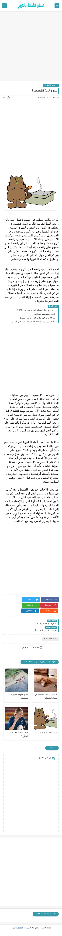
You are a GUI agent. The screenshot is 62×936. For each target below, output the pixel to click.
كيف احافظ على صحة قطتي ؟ (18, 735)
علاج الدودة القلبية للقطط (19, 696)
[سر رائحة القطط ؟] (45, 718)
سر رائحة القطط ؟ (48, 733)
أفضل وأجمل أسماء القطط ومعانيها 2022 (36, 310)
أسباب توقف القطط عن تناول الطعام (45, 696)
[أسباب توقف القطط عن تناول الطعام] (45, 680)
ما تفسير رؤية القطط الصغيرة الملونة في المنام (33, 322)
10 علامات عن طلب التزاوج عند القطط (37, 318)
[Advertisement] (31, 47)
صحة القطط (50, 86)
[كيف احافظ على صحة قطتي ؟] (16, 718)
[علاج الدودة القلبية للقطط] (16, 680)
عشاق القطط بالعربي (20, 928)
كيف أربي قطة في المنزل (43, 314)
